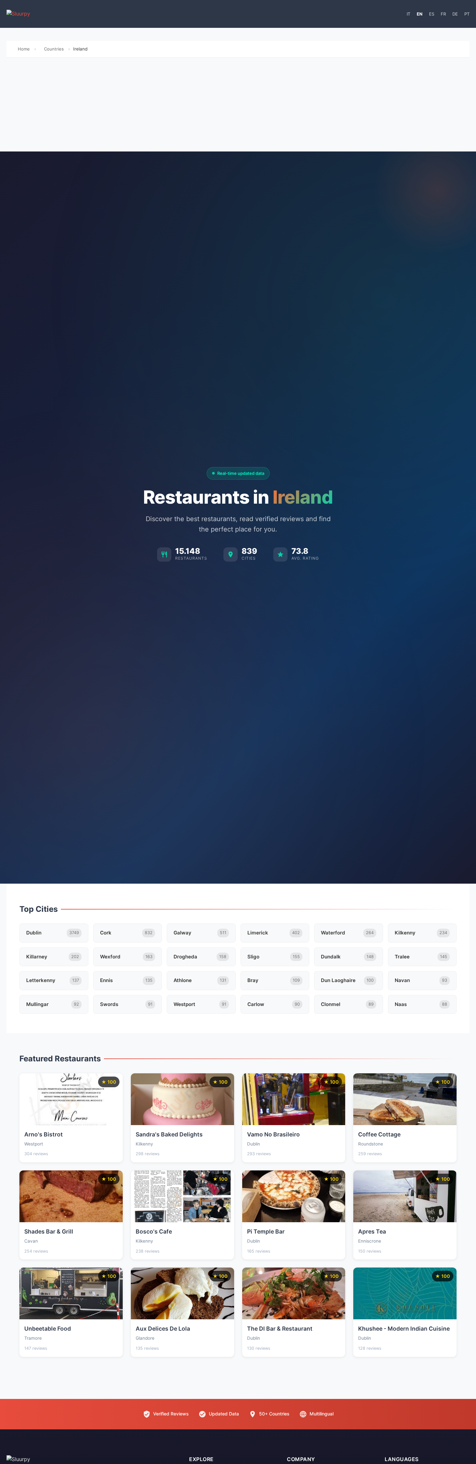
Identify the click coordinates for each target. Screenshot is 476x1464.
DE (455, 14)
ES (431, 14)
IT (408, 14)
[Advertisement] (238, 106)
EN (420, 14)
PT (467, 14)
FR (443, 14)
